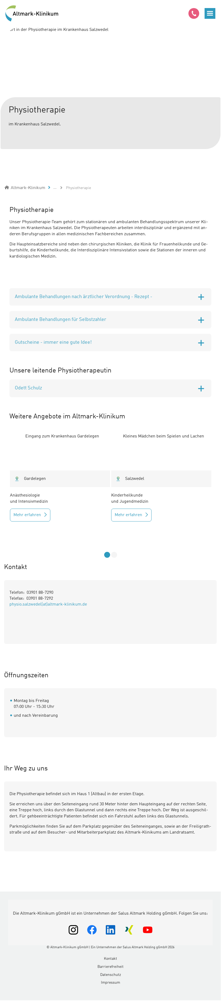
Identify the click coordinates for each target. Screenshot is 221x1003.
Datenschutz (110, 975)
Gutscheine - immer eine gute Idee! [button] (53, 342)
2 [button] (114, 555)
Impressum (110, 982)
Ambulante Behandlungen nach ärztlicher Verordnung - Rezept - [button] (83, 296)
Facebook (92, 930)
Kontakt (110, 959)
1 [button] (107, 555)
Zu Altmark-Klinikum (32, 13)
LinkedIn (110, 930)
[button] (210, 13)
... (55, 188)
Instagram (73, 930)
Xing (129, 930)
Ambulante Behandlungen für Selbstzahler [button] (60, 319)
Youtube (147, 930)
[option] (110, 93)
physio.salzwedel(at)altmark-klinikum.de (48, 604)
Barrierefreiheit (110, 967)
